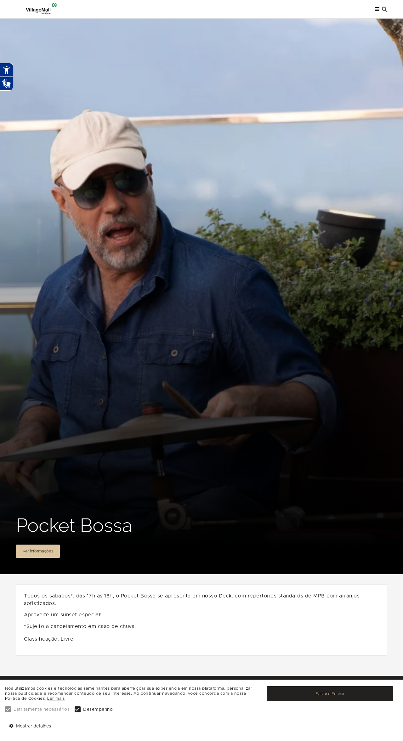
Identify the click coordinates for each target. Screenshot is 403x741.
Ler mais (56, 699)
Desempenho (98, 709)
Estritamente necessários (42, 709)
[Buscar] (384, 9)
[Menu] (377, 9)
